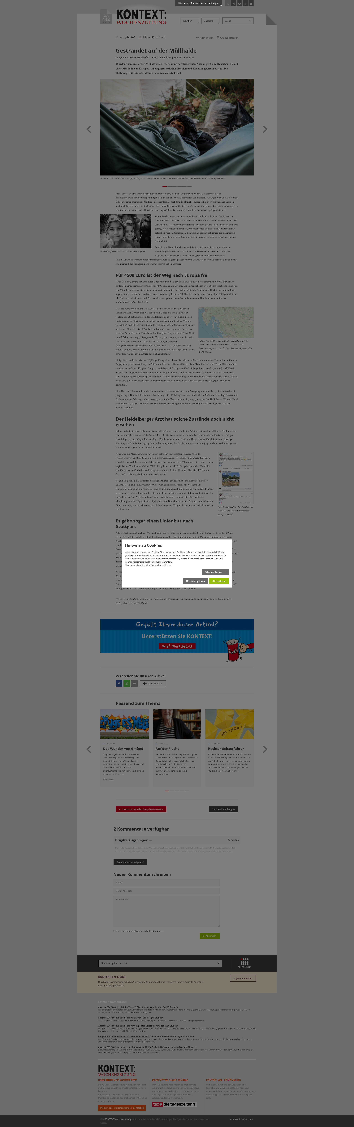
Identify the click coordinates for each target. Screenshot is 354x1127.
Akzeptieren (219, 581)
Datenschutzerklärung (161, 565)
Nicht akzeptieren (195, 581)
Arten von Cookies (213, 572)
